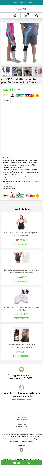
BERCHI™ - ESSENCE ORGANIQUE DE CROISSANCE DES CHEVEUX (22, 346)
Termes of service (21, 420)
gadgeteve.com (35, 459)
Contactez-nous (21, 427)
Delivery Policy (21, 424)
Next (40, 71)
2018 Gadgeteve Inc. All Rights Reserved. (16, 459)
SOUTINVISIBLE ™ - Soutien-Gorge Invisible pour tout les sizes (21, 308)
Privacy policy (21, 417)
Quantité (6, 100)
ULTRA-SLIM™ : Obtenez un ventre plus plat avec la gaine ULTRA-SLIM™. (21, 233)
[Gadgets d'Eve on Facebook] (21, 450)
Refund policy (21, 422)
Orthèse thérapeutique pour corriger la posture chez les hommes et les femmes (21, 271)
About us (21, 415)
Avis (23, 90)
